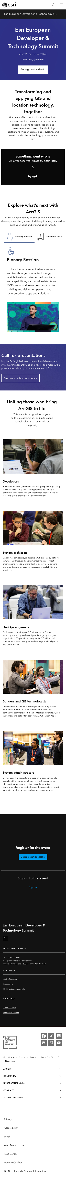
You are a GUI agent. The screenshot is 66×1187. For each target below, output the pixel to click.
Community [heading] (9, 1076)
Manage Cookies (13, 1162)
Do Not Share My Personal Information (25, 1171)
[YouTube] (59, 1043)
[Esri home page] (9, 5)
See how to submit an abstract (20, 378)
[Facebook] (44, 1036)
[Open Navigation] (62, 4)
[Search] (53, 4)
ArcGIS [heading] (7, 1069)
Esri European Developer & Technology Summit (31, 13)
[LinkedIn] (59, 1036)
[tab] (19, 237)
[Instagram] (51, 1043)
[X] (51, 1036)
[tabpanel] (33, 289)
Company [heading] (8, 1090)
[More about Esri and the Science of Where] (10, 1043)
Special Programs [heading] (13, 1097)
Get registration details (33, 69)
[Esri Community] (44, 1043)
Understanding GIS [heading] (14, 1083)
